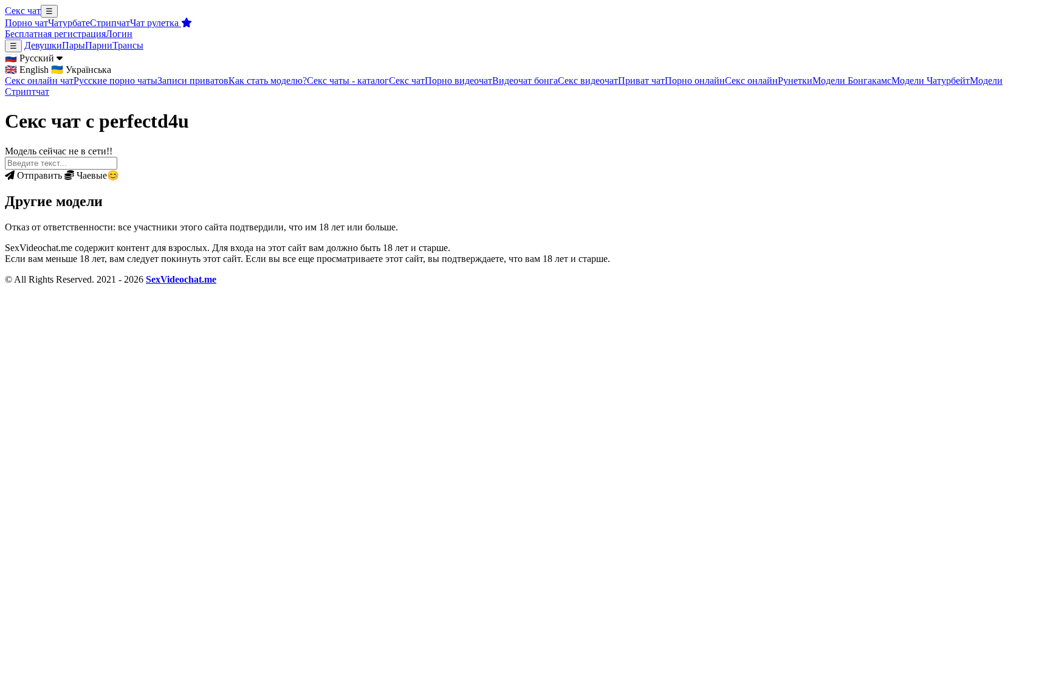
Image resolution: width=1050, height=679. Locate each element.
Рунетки (795, 80)
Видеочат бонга (525, 80)
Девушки (43, 45)
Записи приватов (192, 80)
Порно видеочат (458, 80)
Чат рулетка (155, 23)
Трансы (127, 45)
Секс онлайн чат (39, 80)
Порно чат (26, 23)
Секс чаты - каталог (348, 80)
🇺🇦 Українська (81, 69)
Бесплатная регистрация (55, 34)
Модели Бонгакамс (851, 80)
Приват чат (641, 80)
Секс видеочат (588, 80)
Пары (73, 45)
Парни (98, 45)
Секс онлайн (751, 80)
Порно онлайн (695, 80)
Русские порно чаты (115, 80)
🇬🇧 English (27, 69)
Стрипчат (110, 23)
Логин (119, 34)
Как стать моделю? (267, 80)
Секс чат (23, 10)
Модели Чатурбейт (930, 80)
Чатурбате (69, 23)
